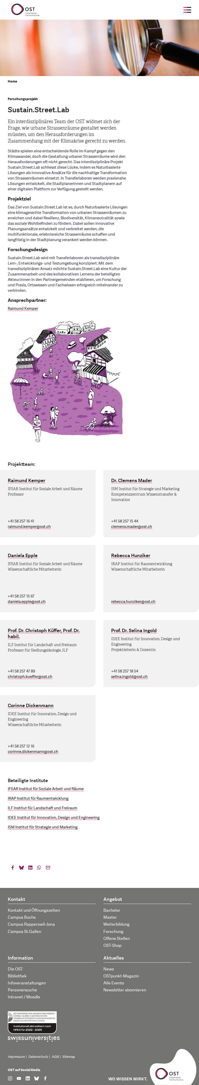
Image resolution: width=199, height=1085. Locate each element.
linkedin (30, 868)
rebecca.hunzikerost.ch (133, 601)
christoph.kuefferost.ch (30, 676)
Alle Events (113, 983)
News (108, 969)
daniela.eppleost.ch (27, 601)
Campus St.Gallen (24, 931)
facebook (12, 868)
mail (48, 868)
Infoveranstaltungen (27, 983)
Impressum (16, 1056)
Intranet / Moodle (24, 997)
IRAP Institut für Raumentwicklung (38, 798)
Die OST (15, 969)
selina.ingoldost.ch (129, 676)
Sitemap (68, 1056)
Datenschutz (38, 1056)
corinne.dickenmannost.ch (33, 751)
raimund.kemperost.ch (29, 526)
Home (12, 81)
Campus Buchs (22, 917)
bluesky (21, 868)
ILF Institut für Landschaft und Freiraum (42, 808)
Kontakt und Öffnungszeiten (34, 910)
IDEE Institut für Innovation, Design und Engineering (54, 817)
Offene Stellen (116, 938)
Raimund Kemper (23, 308)
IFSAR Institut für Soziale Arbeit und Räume (46, 789)
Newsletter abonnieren (124, 990)
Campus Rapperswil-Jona (31, 924)
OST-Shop (112, 945)
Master (110, 917)
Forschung (113, 931)
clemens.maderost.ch (131, 526)
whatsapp (39, 868)
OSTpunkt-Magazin (121, 976)
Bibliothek (17, 976)
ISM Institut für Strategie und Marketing (42, 827)
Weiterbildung (116, 924)
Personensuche (22, 990)
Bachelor (111, 910)
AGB (55, 1056)
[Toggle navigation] (187, 10)
